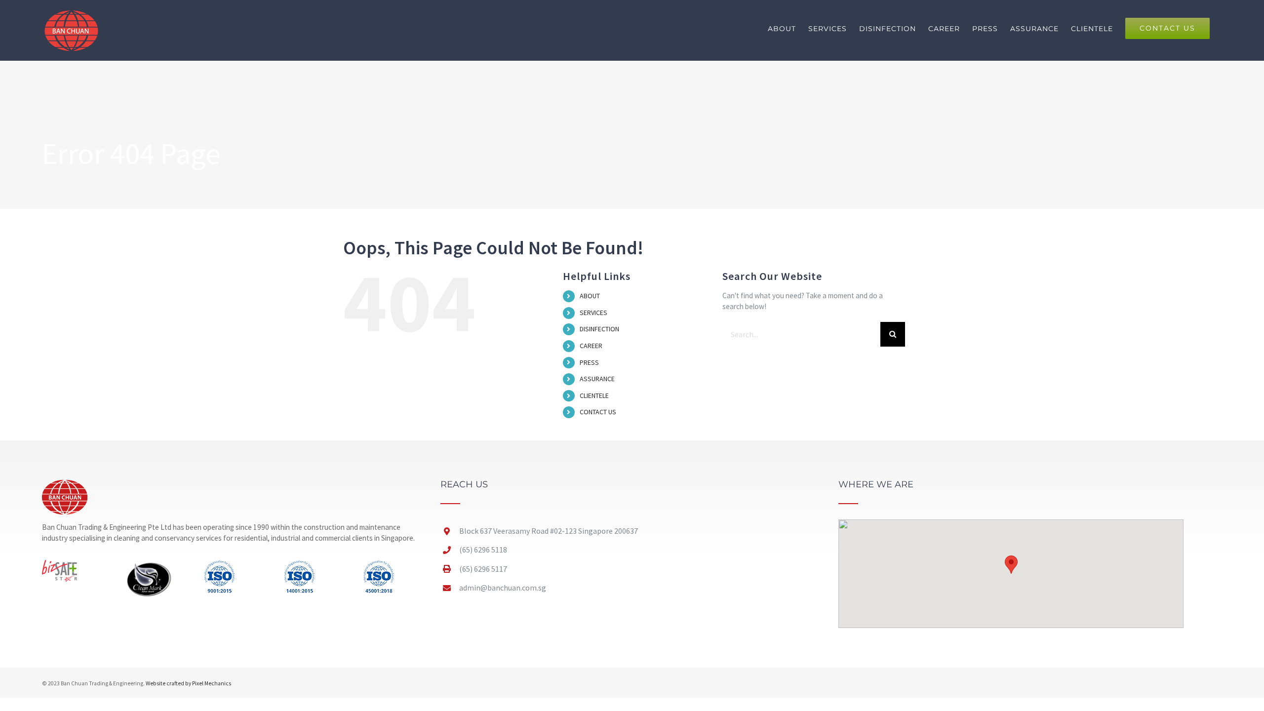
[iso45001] (378, 563)
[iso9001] (219, 563)
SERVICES (593, 312)
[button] (1011, 564)
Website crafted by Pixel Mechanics (188, 683)
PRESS (589, 362)
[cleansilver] (149, 563)
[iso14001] (299, 563)
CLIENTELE (594, 395)
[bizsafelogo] (59, 563)
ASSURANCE (597, 378)
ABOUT (590, 295)
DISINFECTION (599, 328)
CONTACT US (598, 411)
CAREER (591, 345)
